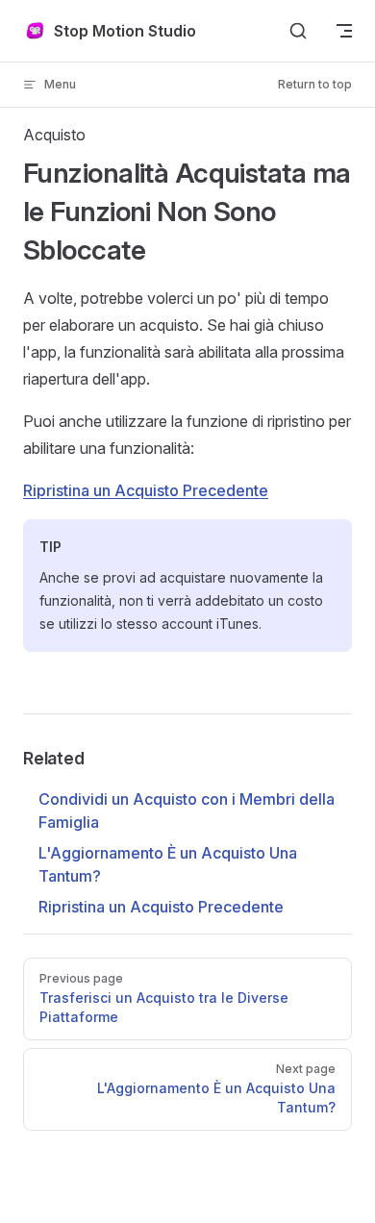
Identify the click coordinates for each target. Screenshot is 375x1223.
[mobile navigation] (344, 31)
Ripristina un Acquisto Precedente (145, 490)
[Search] (298, 31)
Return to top (315, 84)
